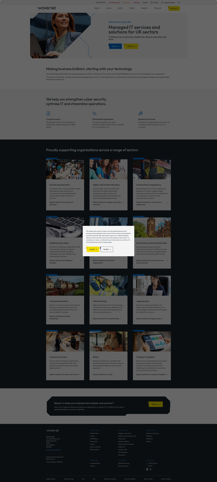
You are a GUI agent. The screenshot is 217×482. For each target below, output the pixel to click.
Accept (92, 249)
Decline (106, 249)
